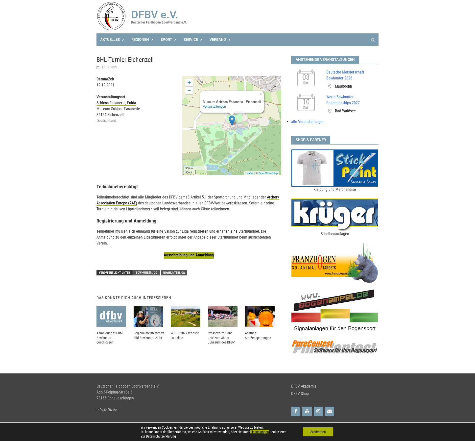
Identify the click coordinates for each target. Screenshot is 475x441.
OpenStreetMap (268, 173)
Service (191, 39)
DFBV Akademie (304, 386)
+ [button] (189, 83)
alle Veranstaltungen (308, 121)
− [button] (189, 90)
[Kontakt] (329, 411)
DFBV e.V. (154, 14)
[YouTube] (307, 411)
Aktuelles (110, 39)
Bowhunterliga (174, 272)
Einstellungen (259, 432)
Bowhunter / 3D (146, 272)
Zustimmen (318, 432)
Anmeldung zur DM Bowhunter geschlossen (109, 337)
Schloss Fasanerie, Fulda (116, 102)
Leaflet (249, 173)
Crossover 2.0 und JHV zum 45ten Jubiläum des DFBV (221, 337)
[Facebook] (296, 411)
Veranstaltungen (214, 106)
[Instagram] (318, 411)
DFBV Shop (300, 393)
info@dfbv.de (106, 410)
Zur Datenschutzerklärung (158, 436)
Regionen (140, 39)
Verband (218, 39)
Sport (166, 39)
